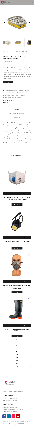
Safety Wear (10, 51)
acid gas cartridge (18, 90)
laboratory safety (23, 92)
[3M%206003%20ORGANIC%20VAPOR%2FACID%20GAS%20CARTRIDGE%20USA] (7, 100)
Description (17, 109)
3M (7, 90)
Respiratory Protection (21, 51)
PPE (10, 95)
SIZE (17, 339)
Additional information (17, 113)
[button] (29, 22)
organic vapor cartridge (19, 94)
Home (4, 51)
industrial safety (12, 92)
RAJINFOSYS (20, 424)
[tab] (17, 109)
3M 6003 (10, 90)
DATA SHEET (17, 117)
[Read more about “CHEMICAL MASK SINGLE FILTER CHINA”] (10, 237)
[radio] (17, 345)
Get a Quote (8, 82)
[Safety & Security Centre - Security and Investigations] (6, 3)
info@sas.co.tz (18, 391)
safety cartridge (17, 97)
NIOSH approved (7, 94)
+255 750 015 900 (8, 391)
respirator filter (15, 95)
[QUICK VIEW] (24, 193)
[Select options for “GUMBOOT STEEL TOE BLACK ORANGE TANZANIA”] (10, 325)
